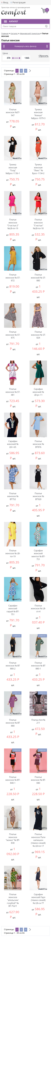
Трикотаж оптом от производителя (15, 7)
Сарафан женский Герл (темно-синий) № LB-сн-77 (38, 899)
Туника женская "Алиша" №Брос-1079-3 (38, 114)
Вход (5, 2)
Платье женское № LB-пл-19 (12, 553)
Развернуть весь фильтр (25, 46)
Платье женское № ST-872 (12, 277)
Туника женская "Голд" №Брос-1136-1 (13, 169)
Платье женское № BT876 (38, 444)
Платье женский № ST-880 (38, 277)
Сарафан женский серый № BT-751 (13, 610)
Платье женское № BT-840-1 (12, 780)
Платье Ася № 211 (38, 721)
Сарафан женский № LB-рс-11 (38, 392)
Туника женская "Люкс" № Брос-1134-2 (38, 169)
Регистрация (19, 2)
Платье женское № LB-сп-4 (38, 608)
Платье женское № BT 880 (13, 722)
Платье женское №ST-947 (13, 112)
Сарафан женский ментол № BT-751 (38, 555)
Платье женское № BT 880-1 (38, 665)
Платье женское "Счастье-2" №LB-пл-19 (13, 224)
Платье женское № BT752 (12, 496)
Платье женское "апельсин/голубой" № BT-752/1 (13, 900)
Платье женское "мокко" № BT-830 (13, 838)
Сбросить (43, 55)
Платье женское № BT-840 (38, 780)
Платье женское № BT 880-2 (13, 665)
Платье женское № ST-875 (12, 334)
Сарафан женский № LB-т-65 (12, 444)
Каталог (13, 21)
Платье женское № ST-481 (12, 392)
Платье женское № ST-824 (38, 334)
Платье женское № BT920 (38, 496)
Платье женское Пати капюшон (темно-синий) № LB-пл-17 (38, 840)
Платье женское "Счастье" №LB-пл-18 (38, 224)
